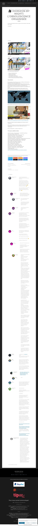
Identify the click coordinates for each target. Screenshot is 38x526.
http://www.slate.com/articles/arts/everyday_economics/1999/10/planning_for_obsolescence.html (24, 427)
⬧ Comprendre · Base (25, 9)
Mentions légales (30, 524)
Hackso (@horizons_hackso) (21, 508)
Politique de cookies (26, 524)
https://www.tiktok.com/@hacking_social (20, 517)
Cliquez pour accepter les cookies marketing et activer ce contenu (19, 63)
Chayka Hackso (17, 9)
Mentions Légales (16, 521)
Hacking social (19, 471)
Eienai (12, 359)
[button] (10, 158)
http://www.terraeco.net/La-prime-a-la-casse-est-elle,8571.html (19, 120)
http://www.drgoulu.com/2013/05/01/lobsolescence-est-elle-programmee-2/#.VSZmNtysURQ (24, 434)
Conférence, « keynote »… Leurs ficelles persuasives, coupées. (12, 165)
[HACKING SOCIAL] (3, 4)
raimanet (25, 354)
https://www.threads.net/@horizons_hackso (20, 509)
